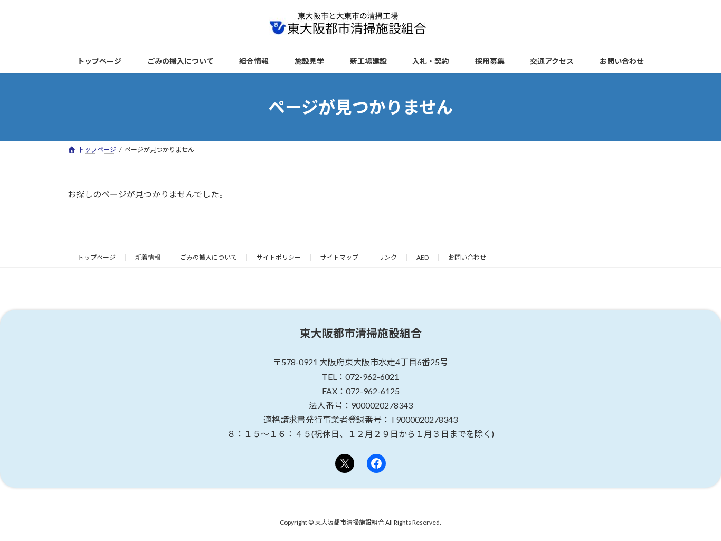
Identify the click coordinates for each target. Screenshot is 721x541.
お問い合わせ (467, 257)
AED (422, 257)
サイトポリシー (279, 257)
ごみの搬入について (208, 257)
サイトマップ (339, 257)
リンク (387, 257)
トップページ (97, 257)
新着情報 (147, 257)
